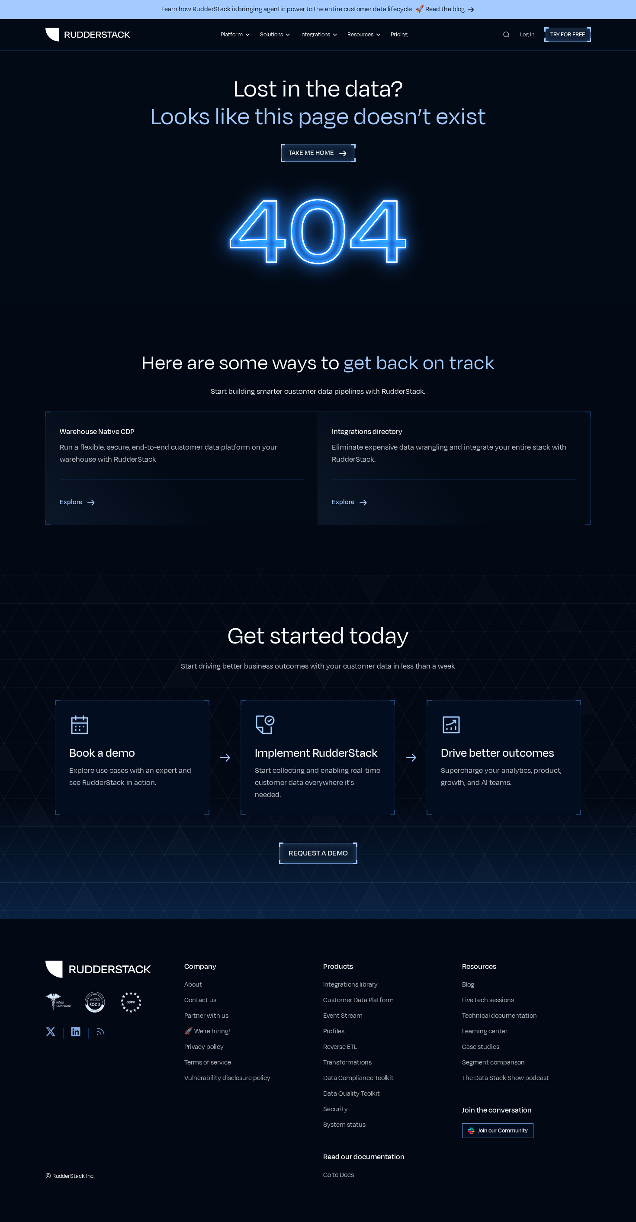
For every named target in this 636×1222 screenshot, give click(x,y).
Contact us (200, 1000)
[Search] (506, 34)
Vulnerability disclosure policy (227, 1078)
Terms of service (207, 1062)
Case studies (480, 1047)
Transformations (347, 1062)
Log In (527, 35)
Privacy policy (204, 1047)
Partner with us (206, 1015)
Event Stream (343, 1015)
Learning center (485, 1031)
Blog (468, 984)
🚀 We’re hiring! (207, 1031)
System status (344, 1124)
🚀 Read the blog (440, 9)
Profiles (333, 1031)
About (193, 984)
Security (335, 1109)
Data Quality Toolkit (351, 1093)
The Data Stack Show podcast (505, 1078)
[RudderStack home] (87, 35)
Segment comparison (493, 1062)
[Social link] (50, 1033)
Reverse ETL (340, 1047)
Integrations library (350, 984)
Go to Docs (338, 1175)
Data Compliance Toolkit (358, 1078)
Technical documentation (499, 1015)
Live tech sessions (488, 1000)
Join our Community (503, 1131)
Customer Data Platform (358, 1000)
